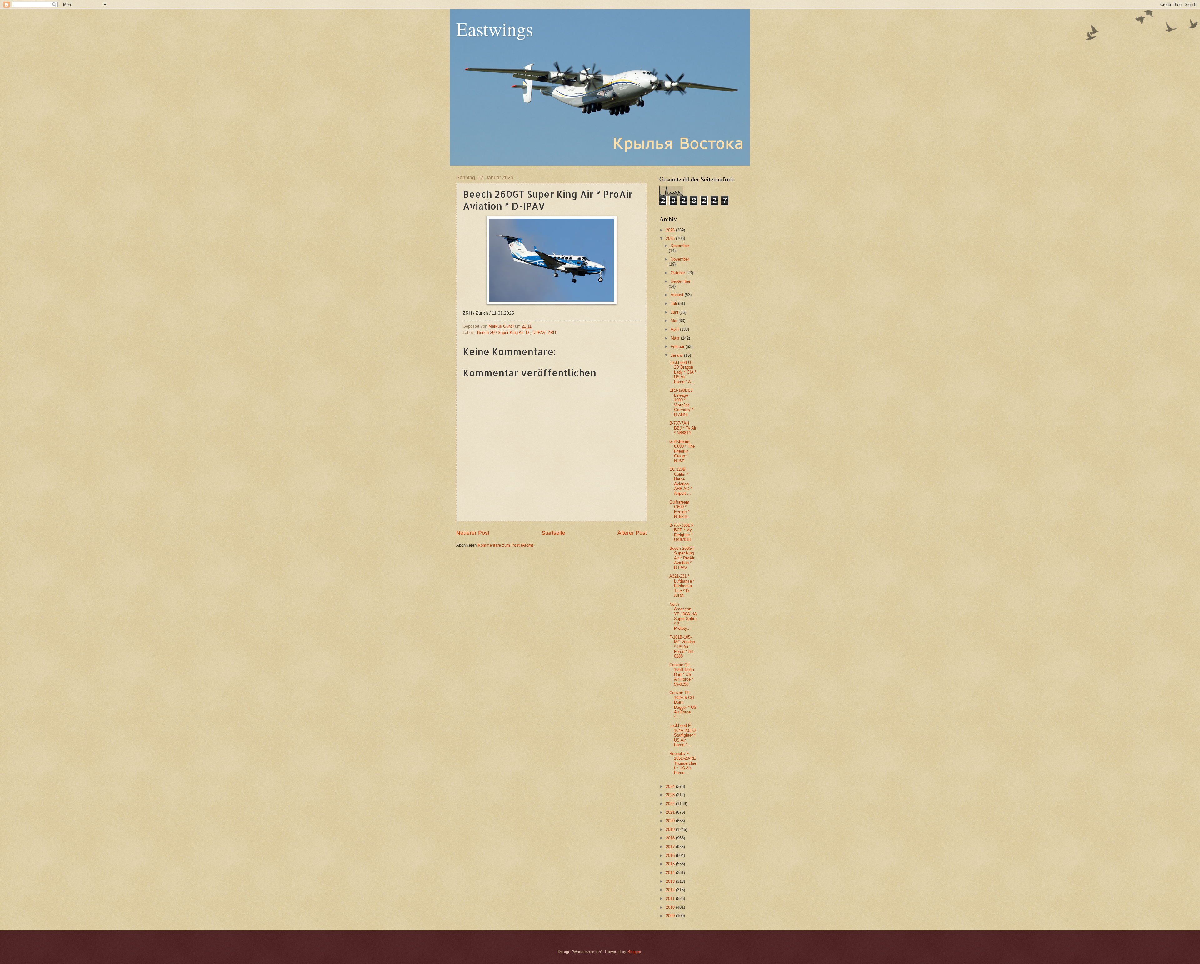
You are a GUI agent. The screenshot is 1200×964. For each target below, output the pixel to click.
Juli (674, 303)
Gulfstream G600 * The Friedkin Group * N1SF (682, 451)
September (680, 281)
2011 (671, 898)
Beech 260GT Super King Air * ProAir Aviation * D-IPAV (681, 558)
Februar (678, 346)
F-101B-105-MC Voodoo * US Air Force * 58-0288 (682, 647)
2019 (671, 829)
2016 (671, 855)
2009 (671, 915)
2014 (671, 872)
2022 (671, 803)
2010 (671, 907)
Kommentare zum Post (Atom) (505, 545)
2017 (671, 846)
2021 (671, 812)
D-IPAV (538, 332)
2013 (671, 881)
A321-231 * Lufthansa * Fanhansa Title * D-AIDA (682, 586)
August (678, 294)
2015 (671, 864)
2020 (671, 820)
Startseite (553, 533)
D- (528, 332)
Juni (675, 312)
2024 (671, 786)
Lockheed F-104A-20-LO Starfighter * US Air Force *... (682, 735)
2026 (671, 230)
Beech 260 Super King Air (500, 332)
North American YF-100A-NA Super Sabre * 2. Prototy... (683, 616)
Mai (674, 320)
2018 (671, 838)
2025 (671, 238)
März (676, 338)
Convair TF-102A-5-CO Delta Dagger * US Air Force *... (683, 704)
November (680, 259)
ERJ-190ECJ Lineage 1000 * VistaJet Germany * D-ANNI (681, 402)
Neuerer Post (472, 533)
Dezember (680, 245)
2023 (671, 795)
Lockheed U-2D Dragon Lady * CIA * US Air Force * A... (682, 372)
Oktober (678, 273)
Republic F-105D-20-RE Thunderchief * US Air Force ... (682, 763)
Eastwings (494, 28)
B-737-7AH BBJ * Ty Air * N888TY (682, 428)
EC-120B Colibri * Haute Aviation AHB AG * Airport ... (680, 481)
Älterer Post (632, 533)
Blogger (634, 951)
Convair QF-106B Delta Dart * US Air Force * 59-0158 (681, 675)
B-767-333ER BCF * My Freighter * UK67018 (681, 532)
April (675, 329)
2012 (671, 889)
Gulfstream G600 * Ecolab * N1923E (679, 509)
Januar (677, 355)
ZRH (552, 332)
